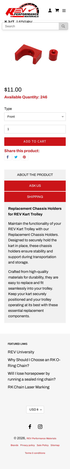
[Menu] (63, 10)
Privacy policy (27, 445)
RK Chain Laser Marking (28, 387)
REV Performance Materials (41, 438)
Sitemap (55, 445)
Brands (14, 445)
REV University (21, 352)
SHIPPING (35, 197)
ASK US (35, 186)
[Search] (63, 26)
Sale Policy (43, 445)
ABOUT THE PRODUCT (35, 175)
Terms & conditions (35, 453)
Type (8, 109)
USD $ (33, 409)
